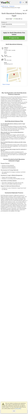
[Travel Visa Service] (5, 2)
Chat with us (18, 19)
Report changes (6, 84)
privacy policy (18, 408)
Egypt (3, 26)
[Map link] (14, 74)
